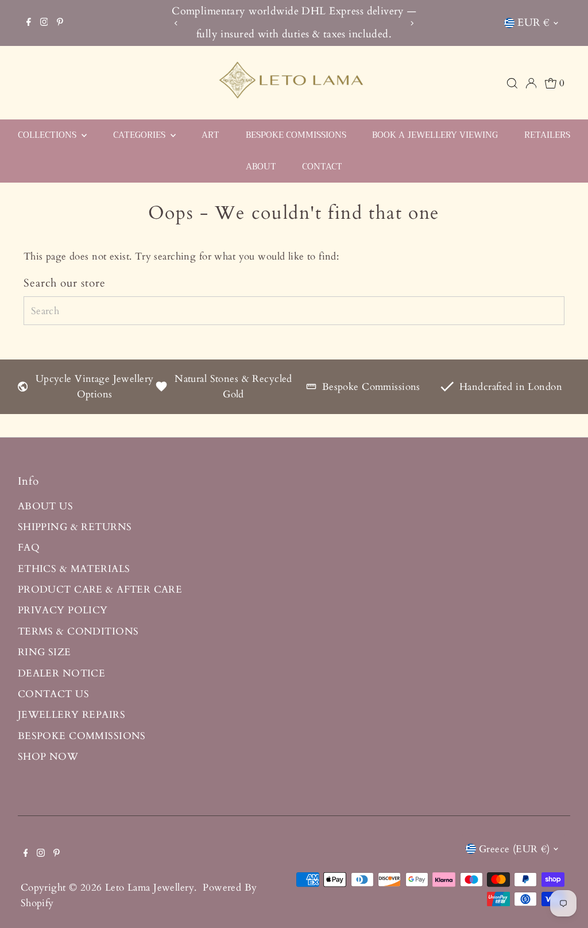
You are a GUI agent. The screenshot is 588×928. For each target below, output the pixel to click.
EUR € (533, 23)
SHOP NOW (48, 756)
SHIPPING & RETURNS (75, 526)
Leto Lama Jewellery (149, 887)
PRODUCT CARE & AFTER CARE (100, 589)
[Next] (412, 23)
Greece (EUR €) (514, 849)
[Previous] (176, 23)
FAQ (29, 547)
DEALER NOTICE (62, 673)
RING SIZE (44, 652)
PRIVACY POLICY (63, 610)
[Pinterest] (60, 23)
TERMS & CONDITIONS (78, 631)
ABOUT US (45, 506)
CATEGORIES (140, 134)
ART (210, 134)
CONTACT (322, 166)
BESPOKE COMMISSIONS (296, 134)
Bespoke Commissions (371, 386)
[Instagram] (44, 23)
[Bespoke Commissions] (311, 388)
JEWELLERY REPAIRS (71, 714)
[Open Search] (512, 83)
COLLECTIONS (48, 134)
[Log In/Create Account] (531, 83)
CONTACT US (53, 694)
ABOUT (261, 166)
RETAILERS (547, 134)
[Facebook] (29, 23)
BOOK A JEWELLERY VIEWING (435, 134)
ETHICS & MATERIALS (74, 568)
